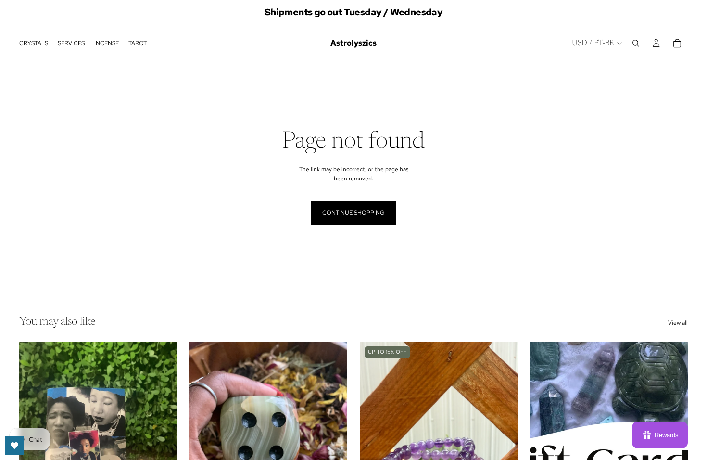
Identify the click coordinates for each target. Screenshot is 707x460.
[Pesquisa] (635, 43)
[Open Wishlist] (14, 445)
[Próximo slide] (162, 440)
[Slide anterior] (374, 440)
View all (678, 323)
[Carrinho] (677, 43)
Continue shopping (353, 213)
